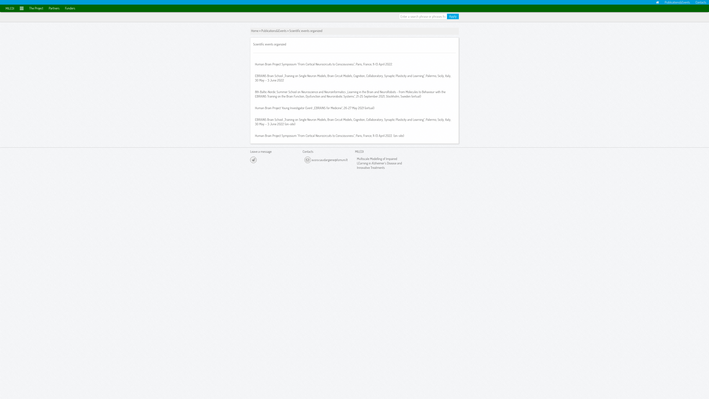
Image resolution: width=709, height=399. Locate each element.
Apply (453, 16)
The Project (36, 8)
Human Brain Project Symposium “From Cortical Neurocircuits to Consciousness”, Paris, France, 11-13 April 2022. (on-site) (329, 136)
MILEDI (10, 8)
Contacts (701, 2)
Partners (54, 8)
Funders (70, 8)
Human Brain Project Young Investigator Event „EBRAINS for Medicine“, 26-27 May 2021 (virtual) (314, 108)
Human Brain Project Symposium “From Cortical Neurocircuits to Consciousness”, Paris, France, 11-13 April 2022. (324, 64)
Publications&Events (677, 2)
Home (254, 31)
